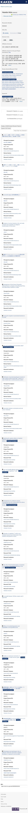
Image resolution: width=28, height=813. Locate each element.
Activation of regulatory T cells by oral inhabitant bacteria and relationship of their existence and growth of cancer (12, 535)
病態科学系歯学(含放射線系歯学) (10, 772)
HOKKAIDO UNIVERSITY (9, 777)
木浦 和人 (5, 633)
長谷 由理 (5, 172)
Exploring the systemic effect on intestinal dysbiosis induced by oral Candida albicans (12, 440)
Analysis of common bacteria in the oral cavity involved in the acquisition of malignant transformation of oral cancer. (13, 225)
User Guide (3, 796)
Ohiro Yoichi (6, 415)
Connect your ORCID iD (18, 14)
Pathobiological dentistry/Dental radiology (11, 84)
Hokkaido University (7, 159)
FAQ (2, 799)
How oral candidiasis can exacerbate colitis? (13, 345)
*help (25, 14)
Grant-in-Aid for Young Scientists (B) (11, 582)
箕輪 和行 (5, 200)
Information (3, 794)
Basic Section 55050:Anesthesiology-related (12, 185)
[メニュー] (26, 2)
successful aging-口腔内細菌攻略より (11, 194)
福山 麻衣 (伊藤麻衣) (8, 142)
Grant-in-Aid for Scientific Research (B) (11, 550)
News (2, 801)
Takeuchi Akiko (6, 385)
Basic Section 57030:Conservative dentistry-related (14, 155)
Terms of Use (4, 803)
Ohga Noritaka (6, 293)
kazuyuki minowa (7, 323)
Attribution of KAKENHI (6, 806)
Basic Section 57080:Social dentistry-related (12, 81)
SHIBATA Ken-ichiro (7, 542)
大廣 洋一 (5, 232)
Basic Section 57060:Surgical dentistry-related (12, 82)
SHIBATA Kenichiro (7, 603)
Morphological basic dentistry (8, 73)
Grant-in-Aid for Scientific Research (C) (11, 150)
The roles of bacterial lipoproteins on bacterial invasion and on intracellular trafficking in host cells (13, 566)
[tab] (14, 111)
